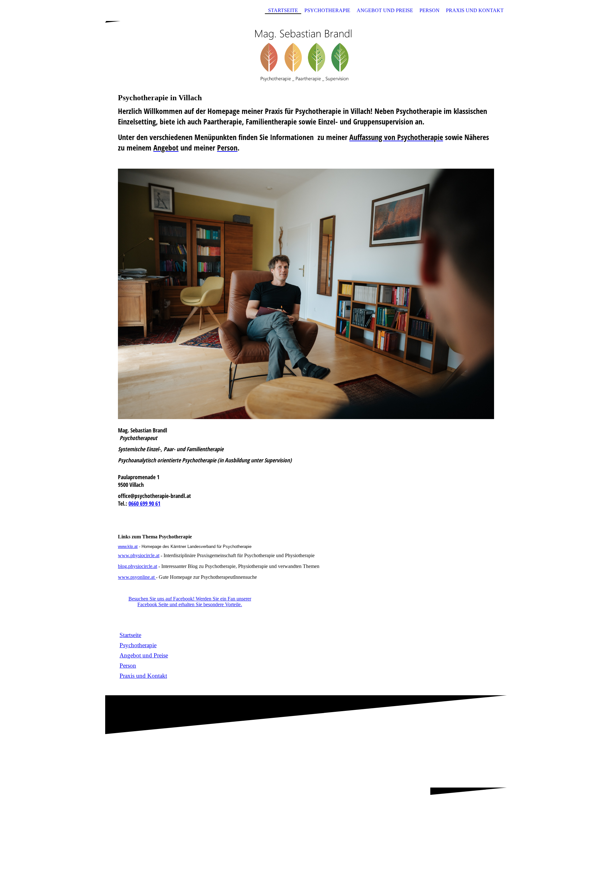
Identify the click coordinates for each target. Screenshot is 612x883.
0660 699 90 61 (144, 503)
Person (429, 10)
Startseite (283, 10)
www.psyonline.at (137, 577)
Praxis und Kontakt (475, 10)
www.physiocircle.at (138, 555)
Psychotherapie (327, 10)
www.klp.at (128, 546)
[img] (306, 52)
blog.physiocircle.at (137, 566)
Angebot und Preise (385, 10)
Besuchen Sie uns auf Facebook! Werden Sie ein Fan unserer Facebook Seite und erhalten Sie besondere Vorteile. (189, 601)
